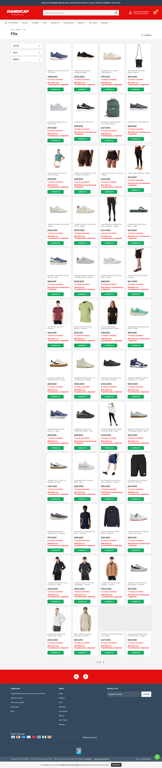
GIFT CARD (93, 23)
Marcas (81, 23)
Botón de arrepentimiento (101, 759)
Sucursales (15, 707)
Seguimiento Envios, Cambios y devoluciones (28, 693)
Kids (45, 23)
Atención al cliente (17, 702)
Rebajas (104, 23)
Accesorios (69, 23)
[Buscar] (116, 12)
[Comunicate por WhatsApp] (157, 757)
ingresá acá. (88, 759)
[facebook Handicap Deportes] (85, 676)
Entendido (116, 765)
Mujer (25, 23)
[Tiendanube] (143, 759)
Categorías (13, 23)
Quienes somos (17, 698)
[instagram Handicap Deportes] (76, 676)
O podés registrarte (141, 14)
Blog (12, 711)
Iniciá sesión (144, 12)
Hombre (35, 23)
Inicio (12, 29)
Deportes (55, 23)
